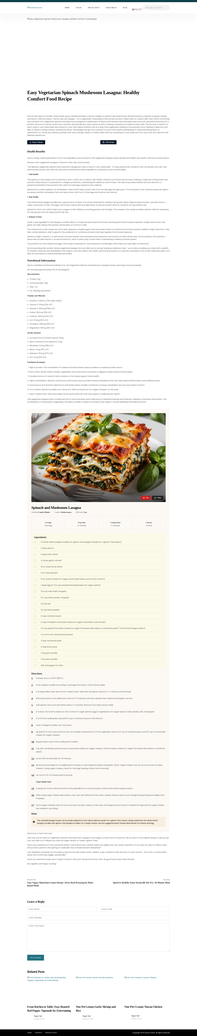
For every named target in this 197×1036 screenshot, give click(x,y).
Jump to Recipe (37, 142)
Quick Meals (111, 8)
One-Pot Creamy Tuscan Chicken (143, 1006)
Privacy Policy (51, 1032)
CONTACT (38, 1032)
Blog (125, 8)
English (137, 9)
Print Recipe (109, 142)
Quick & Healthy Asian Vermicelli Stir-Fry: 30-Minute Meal (141, 882)
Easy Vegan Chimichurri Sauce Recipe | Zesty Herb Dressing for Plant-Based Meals (60, 884)
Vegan (78, 8)
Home (67, 8)
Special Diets (93, 8)
